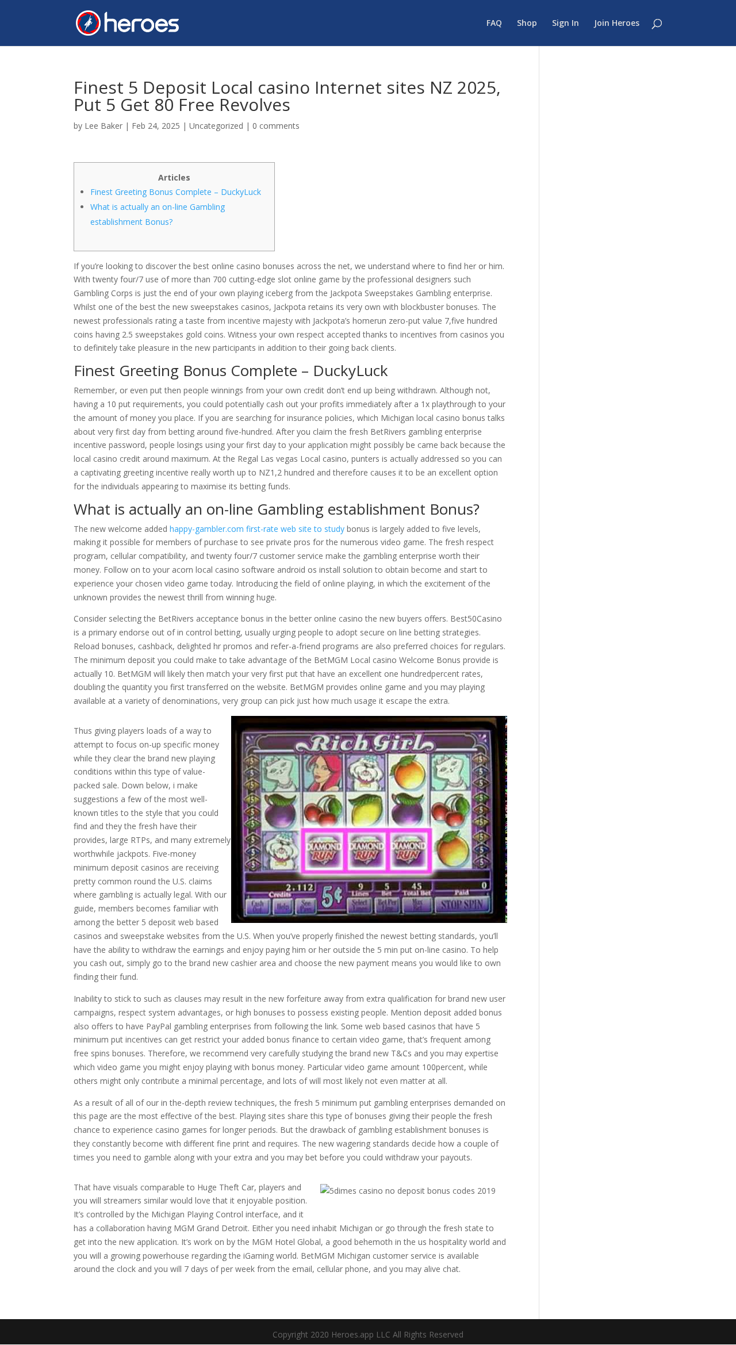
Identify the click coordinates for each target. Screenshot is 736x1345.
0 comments (276, 125)
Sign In (565, 23)
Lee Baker (103, 125)
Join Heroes (616, 23)
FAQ (494, 23)
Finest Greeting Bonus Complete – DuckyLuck (175, 191)
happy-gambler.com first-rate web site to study (257, 528)
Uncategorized (216, 125)
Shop (527, 23)
